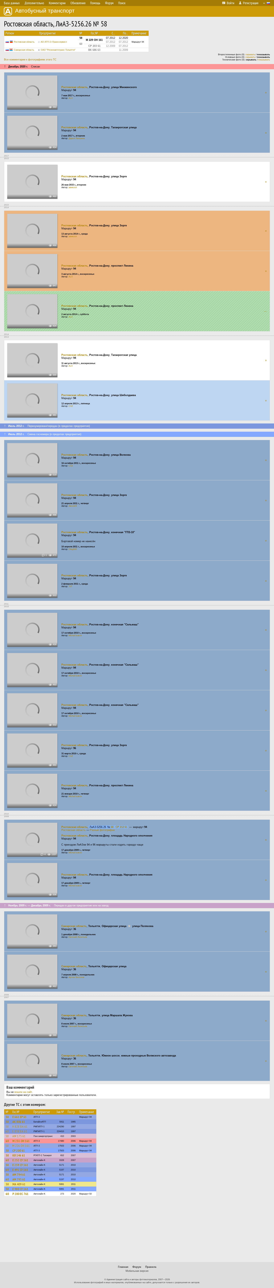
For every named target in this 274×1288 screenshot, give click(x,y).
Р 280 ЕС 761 (20, 1194)
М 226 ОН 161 (21, 1146)
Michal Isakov (75, 635)
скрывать (250, 54)
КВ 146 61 (18, 1155)
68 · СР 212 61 (119, 827)
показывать (264, 59)
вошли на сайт (23, 1091)
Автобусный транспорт (45, 11)
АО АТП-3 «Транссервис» (54, 42)
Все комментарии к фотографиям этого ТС (30, 59)
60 (7, 1131)
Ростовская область (24, 42)
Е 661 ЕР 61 (19, 1117)
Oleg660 (73, 549)
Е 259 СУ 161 (20, 1165)
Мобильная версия (137, 1270)
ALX (71, 98)
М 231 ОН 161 (21, 1141)
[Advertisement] (137, 1231)
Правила (150, 1266)
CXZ (71, 406)
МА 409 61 (18, 1184)
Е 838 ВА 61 (19, 1131)
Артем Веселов (76, 977)
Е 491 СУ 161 (20, 1170)
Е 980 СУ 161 (20, 1189)
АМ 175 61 (19, 1136)
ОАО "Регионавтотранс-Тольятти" (58, 50)
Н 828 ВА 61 (20, 1126)
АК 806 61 (18, 1122)
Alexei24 (73, 506)
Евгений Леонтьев (78, 937)
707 (70, 586)
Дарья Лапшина (77, 138)
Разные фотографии (102, 830)
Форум (136, 1266)
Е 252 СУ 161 (20, 1160)
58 (7, 1117)
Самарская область (24, 50)
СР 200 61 (18, 1151)
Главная (123, 1266)
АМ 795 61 (18, 1179)
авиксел (73, 187)
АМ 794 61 (18, 1175)
